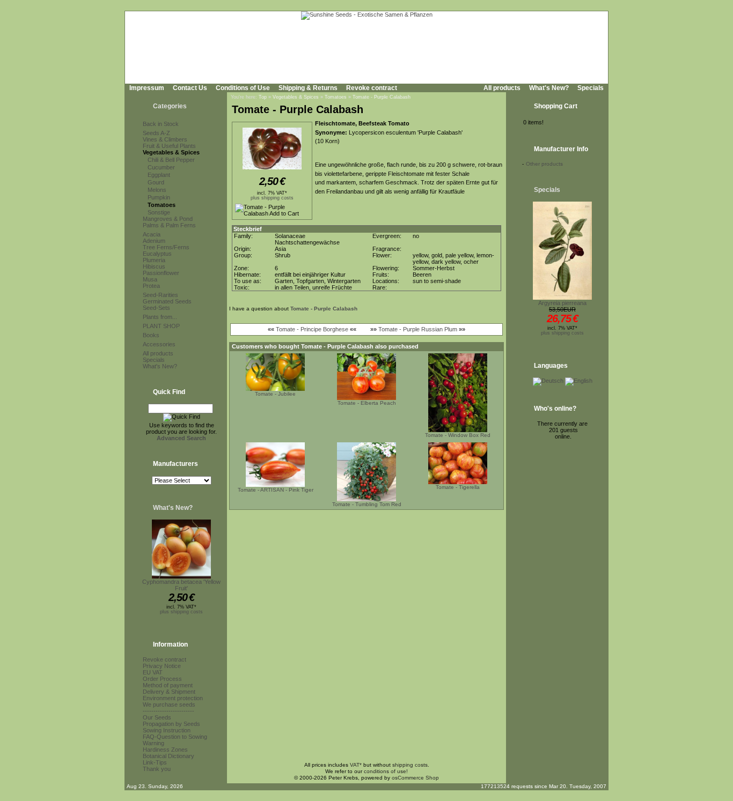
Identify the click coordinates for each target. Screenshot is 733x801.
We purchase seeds (169, 704)
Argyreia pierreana (562, 303)
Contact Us (190, 88)
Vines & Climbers (165, 139)
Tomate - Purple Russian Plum (417, 329)
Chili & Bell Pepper (171, 160)
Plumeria (154, 260)
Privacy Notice (162, 666)
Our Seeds (157, 717)
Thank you (157, 769)
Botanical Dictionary (168, 756)
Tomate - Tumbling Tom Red (366, 504)
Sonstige (159, 212)
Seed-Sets (156, 308)
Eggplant (159, 175)
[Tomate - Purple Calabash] (272, 170)
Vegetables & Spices (171, 152)
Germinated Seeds (167, 301)
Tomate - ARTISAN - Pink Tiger (275, 490)
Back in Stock (161, 124)
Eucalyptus (157, 253)
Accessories (159, 344)
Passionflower (161, 273)
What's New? (549, 88)
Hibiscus (154, 266)
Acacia (151, 234)
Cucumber (161, 167)
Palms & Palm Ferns (169, 225)
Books (151, 335)
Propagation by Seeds (171, 724)
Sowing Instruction (166, 730)
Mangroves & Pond (168, 219)
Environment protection (173, 698)
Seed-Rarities (160, 295)
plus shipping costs (181, 611)
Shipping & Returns (308, 88)
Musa (150, 279)
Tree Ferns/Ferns (166, 247)
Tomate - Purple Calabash (382, 97)
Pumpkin (159, 197)
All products (502, 88)
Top (263, 97)
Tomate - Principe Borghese (312, 329)
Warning (153, 743)
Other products (544, 164)
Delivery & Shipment (169, 691)
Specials (590, 88)
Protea (151, 286)
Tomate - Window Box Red (457, 435)
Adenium (154, 241)
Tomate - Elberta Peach (367, 403)
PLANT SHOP (161, 326)
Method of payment (168, 685)
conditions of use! (386, 771)
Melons (157, 190)
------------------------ (168, 711)
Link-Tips (155, 762)
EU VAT (153, 672)
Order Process (162, 679)
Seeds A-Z (156, 133)
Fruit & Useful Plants (169, 146)
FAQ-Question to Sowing (175, 736)
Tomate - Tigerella (458, 487)
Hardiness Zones (165, 749)
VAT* (356, 765)
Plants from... (160, 317)
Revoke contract (371, 88)
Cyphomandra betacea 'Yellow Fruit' (181, 584)
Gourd (156, 182)
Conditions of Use (243, 88)
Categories (170, 106)
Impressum (146, 88)
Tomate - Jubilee (275, 394)
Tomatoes (161, 205)
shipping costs (410, 765)
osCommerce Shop (415, 778)
